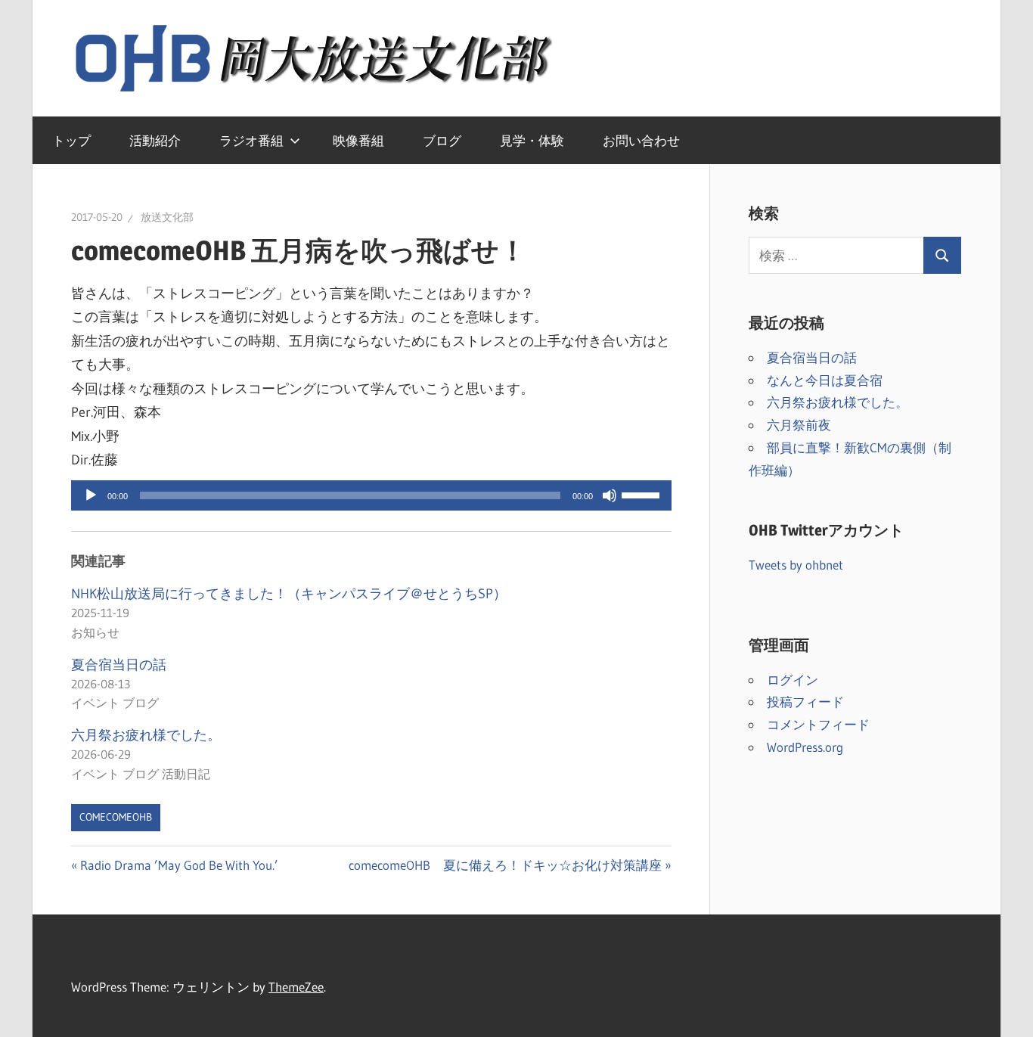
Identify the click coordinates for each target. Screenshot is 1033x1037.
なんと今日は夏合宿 (825, 380)
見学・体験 (532, 140)
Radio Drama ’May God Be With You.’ (178, 865)
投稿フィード (805, 701)
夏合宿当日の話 (118, 665)
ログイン (792, 680)
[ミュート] (609, 495)
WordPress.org (805, 747)
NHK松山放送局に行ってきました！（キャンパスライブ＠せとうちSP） (289, 593)
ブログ (442, 140)
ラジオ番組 (251, 140)
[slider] (643, 494)
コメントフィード (818, 724)
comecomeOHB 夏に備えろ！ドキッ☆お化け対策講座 (505, 865)
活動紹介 (155, 140)
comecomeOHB (115, 817)
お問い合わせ (641, 140)
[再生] (90, 495)
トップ (71, 140)
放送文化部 (167, 217)
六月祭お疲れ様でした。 (146, 735)
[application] (371, 495)
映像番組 (358, 140)
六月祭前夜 (799, 425)
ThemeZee (296, 987)
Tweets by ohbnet (796, 565)
